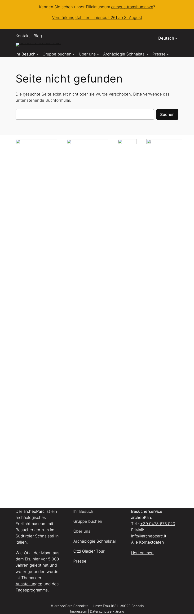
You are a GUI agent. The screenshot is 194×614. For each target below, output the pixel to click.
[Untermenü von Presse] (168, 54)
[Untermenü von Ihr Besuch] (37, 54)
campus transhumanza (132, 7)
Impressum (78, 611)
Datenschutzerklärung (107, 611)
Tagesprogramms (32, 590)
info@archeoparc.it (148, 536)
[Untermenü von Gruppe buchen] (73, 54)
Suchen (167, 114)
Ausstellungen (29, 584)
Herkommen (142, 552)
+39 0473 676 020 (157, 523)
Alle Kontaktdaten (147, 542)
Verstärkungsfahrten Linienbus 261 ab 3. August (97, 17)
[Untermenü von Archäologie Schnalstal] (147, 54)
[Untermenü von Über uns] (98, 54)
